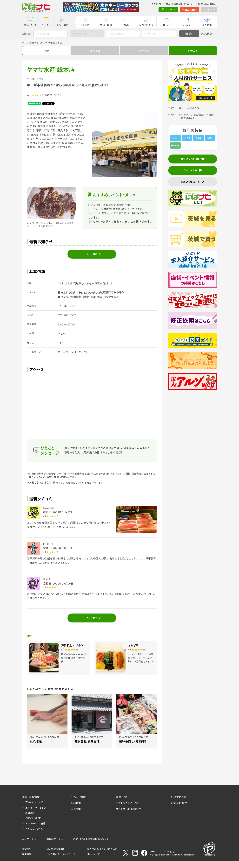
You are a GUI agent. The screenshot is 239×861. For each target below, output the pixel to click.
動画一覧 (121, 797)
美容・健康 (106, 25)
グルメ (85, 25)
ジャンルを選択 (115, 33)
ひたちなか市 (193, 108)
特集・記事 (30, 25)
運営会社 (27, 849)
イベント (46, 25)
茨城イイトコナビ (34, 802)
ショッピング (146, 25)
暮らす (166, 25)
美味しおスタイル (34, 828)
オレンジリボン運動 (35, 823)
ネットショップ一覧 (127, 803)
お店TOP (62, 25)
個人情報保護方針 (56, 849)
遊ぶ (126, 25)
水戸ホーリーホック (35, 807)
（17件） (57, 95)
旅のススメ (31, 812)
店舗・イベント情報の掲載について (91, 838)
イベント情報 (78, 797)
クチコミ (193, 50)
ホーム (25, 42)
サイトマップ (93, 854)
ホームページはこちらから (73, 352)
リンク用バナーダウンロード (60, 854)
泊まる (187, 25)
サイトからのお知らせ (128, 809)
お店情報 (76, 803)
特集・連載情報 (31, 797)
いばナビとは (179, 797)
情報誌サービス (54, 838)
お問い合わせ (179, 803)
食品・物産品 (199, 114)
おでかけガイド (33, 818)
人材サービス (29, 838)
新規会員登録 (189, 9)
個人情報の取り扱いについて (102, 849)
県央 (181, 108)
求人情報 (206, 25)
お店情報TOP (36, 42)
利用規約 (27, 854)
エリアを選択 (42, 33)
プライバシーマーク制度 (161, 851)
